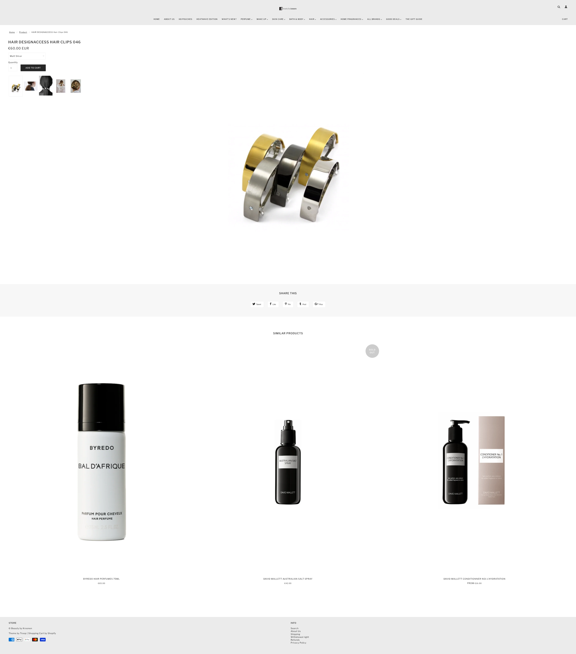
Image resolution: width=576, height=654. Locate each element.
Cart (565, 19)
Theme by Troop (17, 633)
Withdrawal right (300, 637)
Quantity (12, 62)
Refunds (295, 640)
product (23, 32)
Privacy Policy (298, 642)
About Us (296, 631)
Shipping (295, 634)
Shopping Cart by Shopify (42, 633)
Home (12, 32)
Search (294, 628)
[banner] (288, 8)
